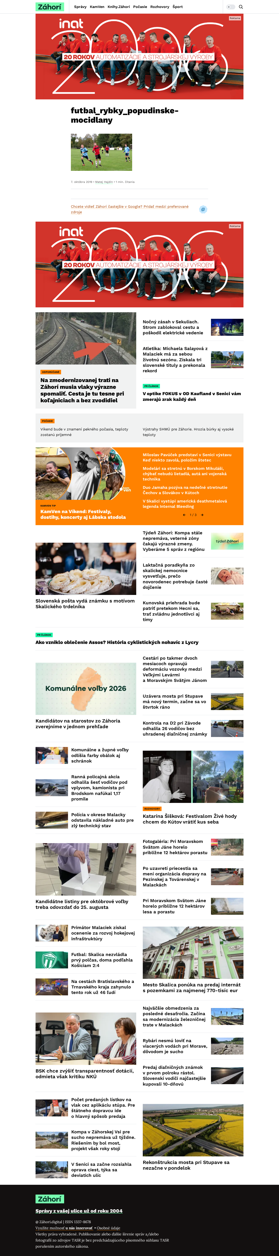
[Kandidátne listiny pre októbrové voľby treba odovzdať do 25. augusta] (86, 869)
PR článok (151, 386)
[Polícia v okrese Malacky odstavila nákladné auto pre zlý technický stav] (52, 820)
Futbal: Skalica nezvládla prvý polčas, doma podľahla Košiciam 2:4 (102, 960)
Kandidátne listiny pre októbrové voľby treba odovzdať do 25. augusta (82, 904)
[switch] (230, 6)
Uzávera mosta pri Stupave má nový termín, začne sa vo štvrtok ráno (174, 702)
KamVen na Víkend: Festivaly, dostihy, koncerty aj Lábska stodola (83, 514)
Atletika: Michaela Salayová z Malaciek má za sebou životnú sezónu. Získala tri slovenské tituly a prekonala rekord (175, 359)
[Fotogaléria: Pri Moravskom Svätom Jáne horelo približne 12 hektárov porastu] (227, 847)
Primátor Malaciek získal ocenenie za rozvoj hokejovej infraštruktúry (103, 933)
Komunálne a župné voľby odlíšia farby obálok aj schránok (100, 755)
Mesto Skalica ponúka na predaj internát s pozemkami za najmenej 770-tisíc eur (192, 987)
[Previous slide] (184, 514)
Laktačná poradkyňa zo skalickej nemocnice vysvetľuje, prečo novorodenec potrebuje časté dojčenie (175, 576)
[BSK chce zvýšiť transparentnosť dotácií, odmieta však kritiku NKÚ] (86, 1039)
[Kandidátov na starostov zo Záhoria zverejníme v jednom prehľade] (86, 689)
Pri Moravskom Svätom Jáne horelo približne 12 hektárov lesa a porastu (174, 906)
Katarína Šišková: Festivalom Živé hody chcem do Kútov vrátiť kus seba (190, 819)
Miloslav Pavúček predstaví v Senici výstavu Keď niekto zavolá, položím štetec (187, 457)
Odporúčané (50, 372)
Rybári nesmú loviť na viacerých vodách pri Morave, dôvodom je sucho (175, 1046)
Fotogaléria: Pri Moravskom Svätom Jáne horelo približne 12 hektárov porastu (175, 847)
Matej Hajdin (104, 181)
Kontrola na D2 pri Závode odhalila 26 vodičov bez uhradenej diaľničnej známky (175, 728)
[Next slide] (202, 514)
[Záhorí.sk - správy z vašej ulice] (50, 6)
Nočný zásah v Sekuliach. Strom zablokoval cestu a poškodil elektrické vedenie (173, 327)
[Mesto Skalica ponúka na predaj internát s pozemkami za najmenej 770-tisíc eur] (193, 953)
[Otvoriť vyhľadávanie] (241, 6)
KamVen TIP (48, 505)
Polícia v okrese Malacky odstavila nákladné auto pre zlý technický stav (102, 820)
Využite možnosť (64, 1228)
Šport (178, 6)
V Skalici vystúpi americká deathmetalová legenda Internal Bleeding (185, 504)
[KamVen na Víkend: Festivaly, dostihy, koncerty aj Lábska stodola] (86, 473)
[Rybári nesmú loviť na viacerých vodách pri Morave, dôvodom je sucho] (227, 1046)
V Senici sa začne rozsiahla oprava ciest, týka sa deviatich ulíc (101, 1170)
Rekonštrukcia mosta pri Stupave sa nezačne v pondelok (186, 1165)
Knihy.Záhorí (119, 6)
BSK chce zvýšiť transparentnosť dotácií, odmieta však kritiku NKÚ (85, 1073)
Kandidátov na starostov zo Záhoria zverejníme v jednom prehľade (78, 723)
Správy (80, 6)
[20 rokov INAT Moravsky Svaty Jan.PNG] (139, 56)
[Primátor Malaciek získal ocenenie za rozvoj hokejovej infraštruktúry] (52, 933)
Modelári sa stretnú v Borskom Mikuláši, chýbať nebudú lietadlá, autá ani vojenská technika (185, 473)
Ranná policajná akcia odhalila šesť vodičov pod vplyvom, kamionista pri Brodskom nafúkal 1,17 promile (99, 787)
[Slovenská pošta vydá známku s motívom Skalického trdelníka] (86, 569)
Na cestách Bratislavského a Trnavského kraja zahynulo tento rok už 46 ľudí (102, 987)
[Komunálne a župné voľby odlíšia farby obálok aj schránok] (52, 755)
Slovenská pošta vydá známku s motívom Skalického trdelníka (85, 603)
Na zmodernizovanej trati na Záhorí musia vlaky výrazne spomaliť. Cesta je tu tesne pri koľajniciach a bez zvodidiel (82, 390)
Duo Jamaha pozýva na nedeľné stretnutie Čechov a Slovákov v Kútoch (185, 490)
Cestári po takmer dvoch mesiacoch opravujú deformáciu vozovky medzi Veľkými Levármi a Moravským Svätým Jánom (175, 669)
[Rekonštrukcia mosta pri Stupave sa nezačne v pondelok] (193, 1130)
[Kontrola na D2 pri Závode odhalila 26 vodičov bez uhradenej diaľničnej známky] (227, 728)
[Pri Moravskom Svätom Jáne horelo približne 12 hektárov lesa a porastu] (227, 906)
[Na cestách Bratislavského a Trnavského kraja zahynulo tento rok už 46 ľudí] (52, 986)
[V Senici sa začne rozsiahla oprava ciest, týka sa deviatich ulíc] (52, 1169)
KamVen (97, 6)
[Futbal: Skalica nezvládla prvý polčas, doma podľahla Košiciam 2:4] (52, 959)
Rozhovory (159, 6)
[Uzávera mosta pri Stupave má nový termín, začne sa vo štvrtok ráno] (227, 701)
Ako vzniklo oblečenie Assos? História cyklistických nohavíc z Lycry (117, 642)
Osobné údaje (108, 1228)
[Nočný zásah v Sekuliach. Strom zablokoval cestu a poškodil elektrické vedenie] (227, 327)
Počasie (140, 6)
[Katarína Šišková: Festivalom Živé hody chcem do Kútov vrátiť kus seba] (193, 777)
